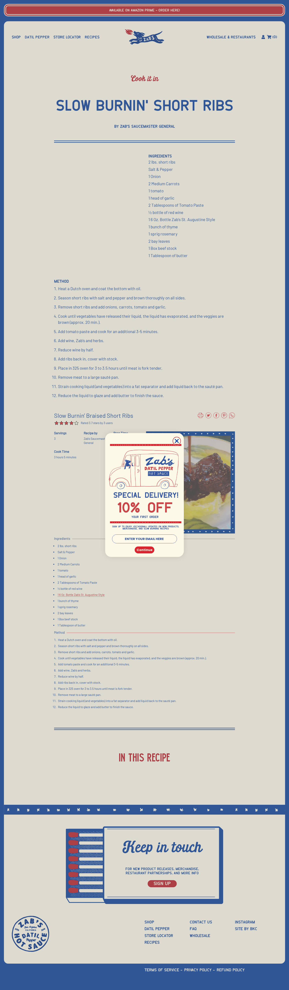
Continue (144, 550)
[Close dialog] (177, 441)
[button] (145, 487)
